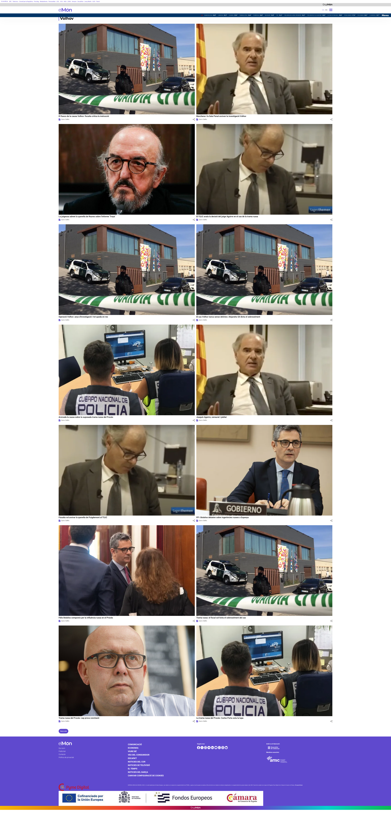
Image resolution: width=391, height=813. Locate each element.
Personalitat (51, 1)
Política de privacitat (66, 757)
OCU (61, 1)
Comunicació (135, 744)
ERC (10, 1)
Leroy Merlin (87, 1)
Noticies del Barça (138, 772)
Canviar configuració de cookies (146, 775)
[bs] (226, 748)
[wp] (219, 748)
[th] (223, 748)
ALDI (93, 1)
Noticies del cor (136, 762)
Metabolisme (43, 1)
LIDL (57, 1)
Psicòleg (36, 1)
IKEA (65, 1)
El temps (132, 768)
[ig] (205, 748)
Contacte (62, 754)
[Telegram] (209, 748)
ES (326, 10)
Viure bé (132, 751)
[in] (212, 748)
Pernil (98, 1)
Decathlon (80, 1)
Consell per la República (26, 1)
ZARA (69, 1)
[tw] (202, 748)
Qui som (62, 748)
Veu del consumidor (138, 755)
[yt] (216, 748)
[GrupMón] (327, 4)
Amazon (74, 1)
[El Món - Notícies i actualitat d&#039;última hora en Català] (36, 13)
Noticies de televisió (139, 765)
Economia (133, 748)
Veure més (63, 731)
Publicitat (62, 751)
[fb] (198, 748)
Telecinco (15, 1)
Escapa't (132, 758)
